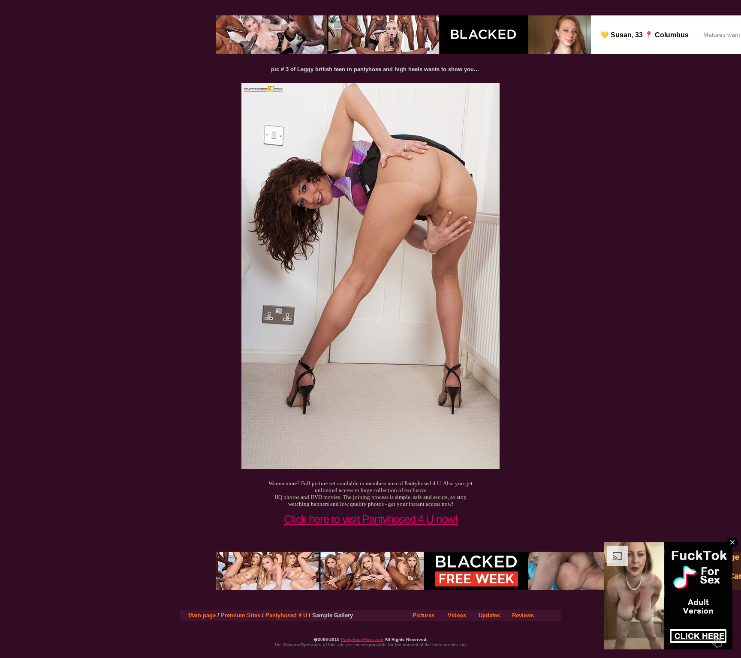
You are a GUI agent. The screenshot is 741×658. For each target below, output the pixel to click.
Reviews (523, 615)
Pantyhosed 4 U (286, 615)
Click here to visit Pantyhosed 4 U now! (371, 519)
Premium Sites (240, 615)
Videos (457, 615)
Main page (202, 615)
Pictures (423, 615)
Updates (489, 615)
